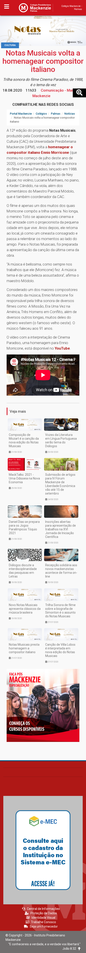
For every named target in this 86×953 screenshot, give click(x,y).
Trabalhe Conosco (43, 922)
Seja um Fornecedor (44, 926)
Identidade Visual (43, 917)
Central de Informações (43, 909)
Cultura (10, 45)
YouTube (62, 348)
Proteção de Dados (43, 913)
